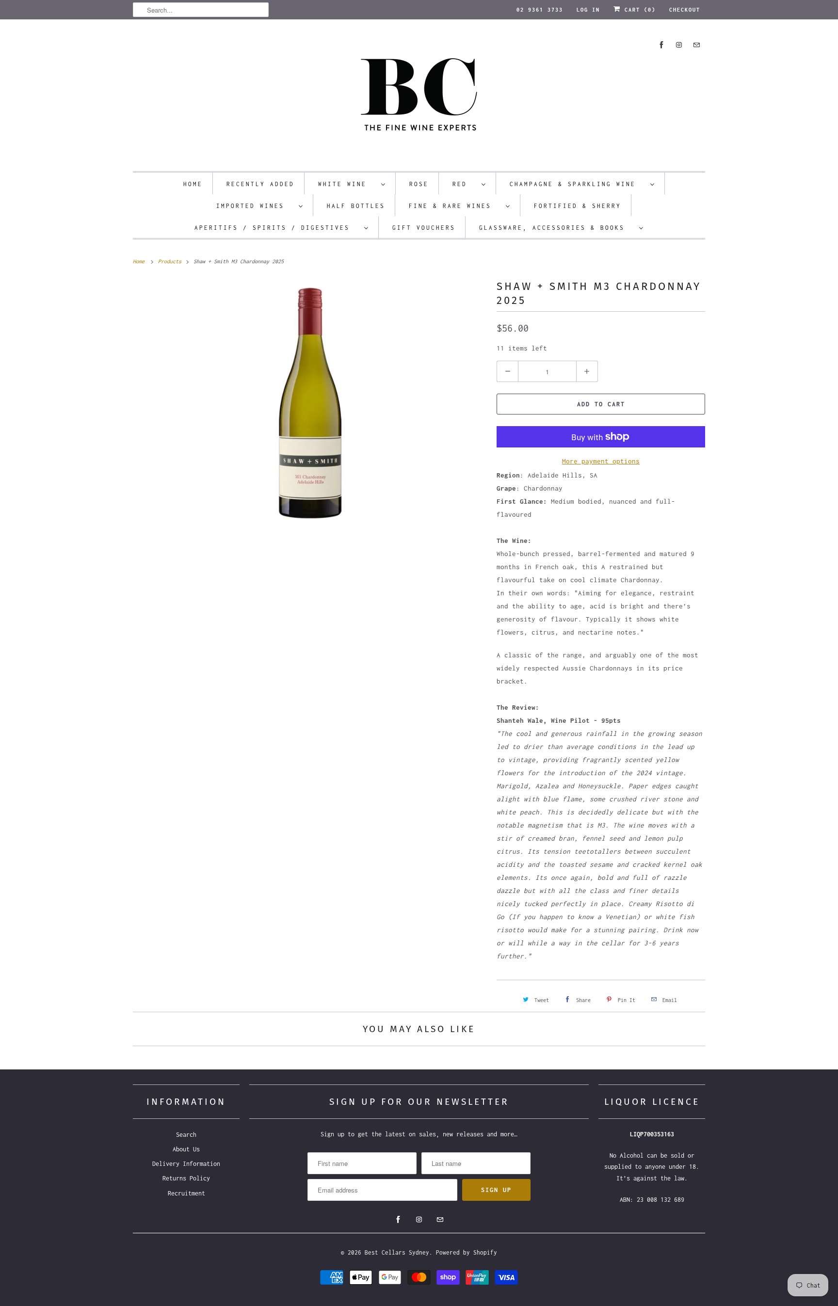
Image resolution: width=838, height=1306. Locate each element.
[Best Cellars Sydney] (419, 97)
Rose (419, 184)
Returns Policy (186, 1178)
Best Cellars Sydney (397, 1252)
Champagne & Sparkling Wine (577, 184)
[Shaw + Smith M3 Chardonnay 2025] (309, 401)
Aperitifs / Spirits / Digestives (276, 227)
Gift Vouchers (423, 227)
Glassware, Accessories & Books (556, 227)
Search (186, 1134)
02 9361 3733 (539, 10)
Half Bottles (356, 206)
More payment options (601, 461)
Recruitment (186, 1193)
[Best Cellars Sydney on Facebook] (661, 45)
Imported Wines (255, 206)
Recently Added (260, 184)
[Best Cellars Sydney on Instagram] (679, 45)
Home (193, 184)
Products (171, 261)
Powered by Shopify (466, 1252)
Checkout (684, 10)
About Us (186, 1149)
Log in (588, 10)
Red (464, 184)
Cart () (638, 10)
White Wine (347, 184)
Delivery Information (186, 1163)
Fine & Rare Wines (455, 206)
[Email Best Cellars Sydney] (696, 45)
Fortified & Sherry (577, 206)
